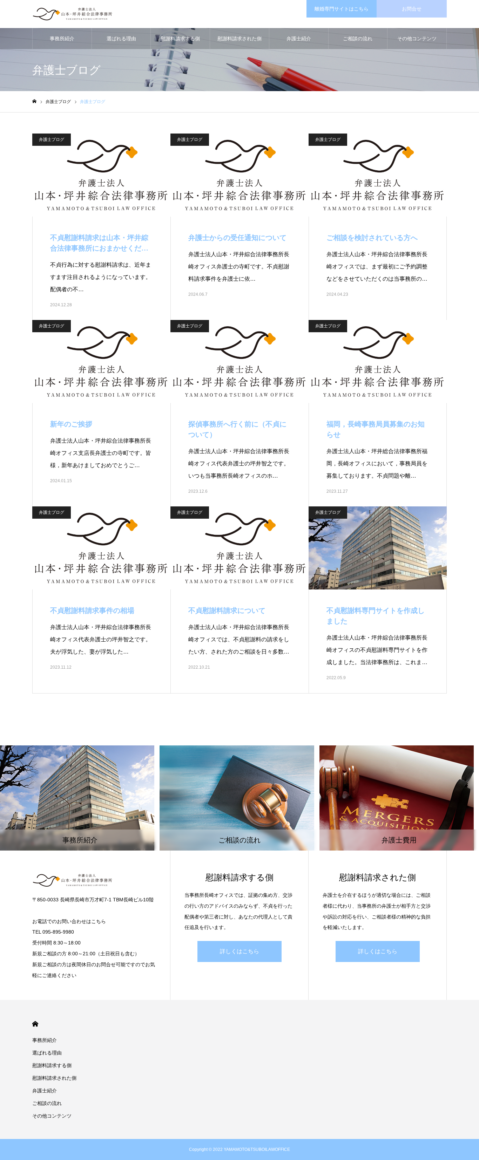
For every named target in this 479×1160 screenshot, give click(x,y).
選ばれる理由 (121, 38)
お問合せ (411, 9)
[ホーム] (34, 101)
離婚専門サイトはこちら (342, 9)
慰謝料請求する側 (180, 38)
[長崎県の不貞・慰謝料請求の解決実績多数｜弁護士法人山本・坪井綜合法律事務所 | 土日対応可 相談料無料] (72, 14)
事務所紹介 (62, 38)
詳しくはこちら (239, 951)
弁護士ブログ (51, 139)
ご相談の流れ (357, 38)
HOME (35, 1024)
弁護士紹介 (298, 38)
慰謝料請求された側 (239, 38)
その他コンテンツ (417, 38)
